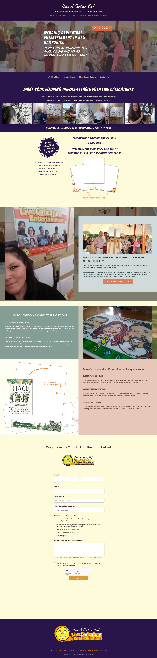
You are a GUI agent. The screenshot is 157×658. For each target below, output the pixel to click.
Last (82, 482)
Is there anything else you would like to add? (70, 540)
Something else (62, 536)
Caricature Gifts (73, 15)
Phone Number (59, 496)
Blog (64, 15)
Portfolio (58, 15)
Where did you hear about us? (65, 506)
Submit (78, 578)
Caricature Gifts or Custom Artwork (69, 529)
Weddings (83, 15)
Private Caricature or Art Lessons (68, 532)
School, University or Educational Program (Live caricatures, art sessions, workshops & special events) (79, 525)
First (55, 482)
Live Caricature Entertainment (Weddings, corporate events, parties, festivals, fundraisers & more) (80, 520)
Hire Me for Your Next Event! (97, 15)
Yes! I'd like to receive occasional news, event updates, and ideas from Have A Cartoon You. (79, 564)
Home (52, 15)
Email (56, 487)
